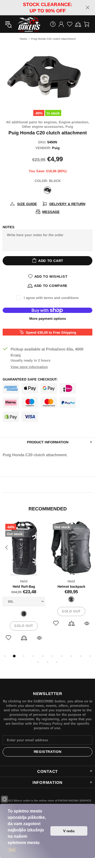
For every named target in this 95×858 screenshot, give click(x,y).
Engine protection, (74, 122)
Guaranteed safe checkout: (30, 379)
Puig (69, 127)
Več (12, 849)
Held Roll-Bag (24, 586)
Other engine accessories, (43, 127)
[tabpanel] (24, 587)
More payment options (47, 319)
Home (23, 38)
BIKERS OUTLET (23, 24)
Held (23, 581)
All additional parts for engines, (32, 122)
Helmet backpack (71, 586)
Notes (9, 227)
